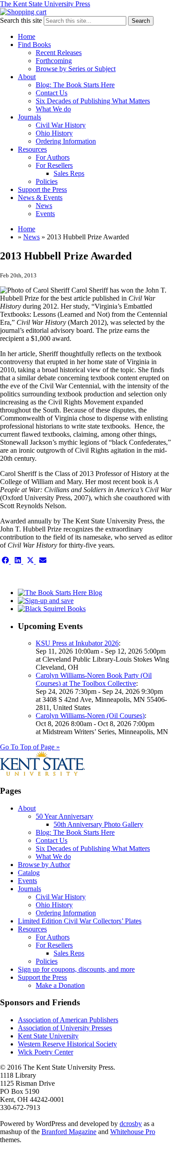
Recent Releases (59, 52)
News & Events (40, 197)
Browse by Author (44, 864)
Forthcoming (54, 60)
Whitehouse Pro (132, 1131)
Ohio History (54, 133)
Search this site (21, 20)
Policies (47, 181)
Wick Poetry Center (45, 1052)
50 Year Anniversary (64, 816)
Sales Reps (69, 173)
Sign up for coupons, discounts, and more (76, 969)
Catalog (29, 872)
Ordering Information (66, 141)
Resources (32, 149)
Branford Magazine (68, 1131)
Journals (29, 117)
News (44, 205)
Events (45, 213)
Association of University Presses (65, 1028)
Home (26, 36)
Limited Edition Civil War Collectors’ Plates (79, 921)
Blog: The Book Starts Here (75, 85)
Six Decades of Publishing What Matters (93, 101)
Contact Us (51, 93)
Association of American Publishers (68, 1020)
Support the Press (42, 189)
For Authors (53, 157)
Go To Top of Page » (30, 747)
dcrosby (131, 1123)
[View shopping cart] (23, 12)
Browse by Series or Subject (76, 68)
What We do (53, 109)
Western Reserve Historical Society (67, 1044)
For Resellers (54, 165)
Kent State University (48, 1036)
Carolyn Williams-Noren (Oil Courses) (90, 715)
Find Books (34, 44)
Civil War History (61, 125)
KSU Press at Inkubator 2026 (77, 643)
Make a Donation (60, 985)
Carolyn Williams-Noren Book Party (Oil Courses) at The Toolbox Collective (94, 679)
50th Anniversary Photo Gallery (98, 824)
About (27, 77)
